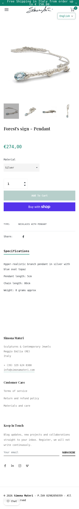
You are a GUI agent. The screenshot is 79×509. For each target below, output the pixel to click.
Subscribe (68, 452)
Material (9, 159)
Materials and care (17, 405)
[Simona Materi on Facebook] (5, 465)
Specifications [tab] (16, 251)
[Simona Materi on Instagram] (19, 465)
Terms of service (15, 390)
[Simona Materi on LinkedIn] (12, 465)
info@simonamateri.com (19, 369)
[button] (66, 16)
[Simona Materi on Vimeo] (27, 465)
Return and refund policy (21, 398)
